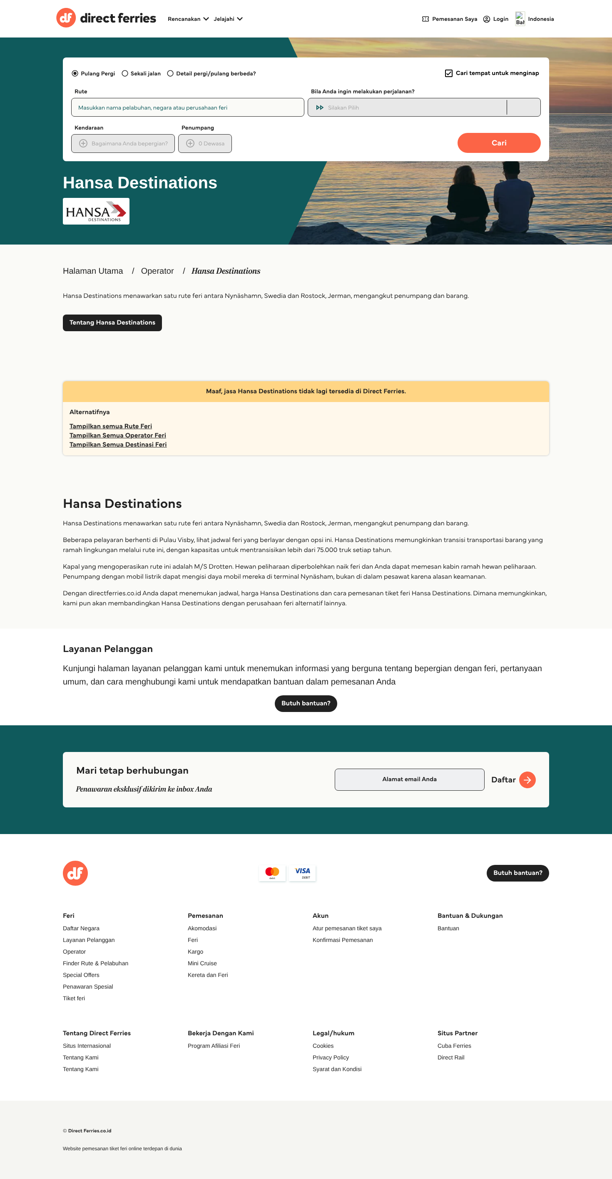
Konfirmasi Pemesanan (343, 940)
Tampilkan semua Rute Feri (111, 426)
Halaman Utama (93, 271)
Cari (499, 142)
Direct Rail (451, 1057)
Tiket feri (74, 998)
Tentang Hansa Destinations (112, 322)
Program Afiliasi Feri (214, 1045)
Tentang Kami (81, 1057)
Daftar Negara (81, 928)
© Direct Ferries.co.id (87, 1131)
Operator (157, 271)
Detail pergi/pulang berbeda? (216, 73)
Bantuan (448, 928)
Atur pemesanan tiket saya (347, 928)
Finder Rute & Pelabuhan (95, 963)
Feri (193, 940)
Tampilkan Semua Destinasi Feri (118, 444)
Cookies (323, 1045)
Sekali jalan (146, 73)
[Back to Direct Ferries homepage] (106, 19)
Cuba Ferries (454, 1045)
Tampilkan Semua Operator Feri (118, 435)
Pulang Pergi (98, 73)
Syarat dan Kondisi (337, 1069)
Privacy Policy (331, 1057)
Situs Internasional (87, 1045)
